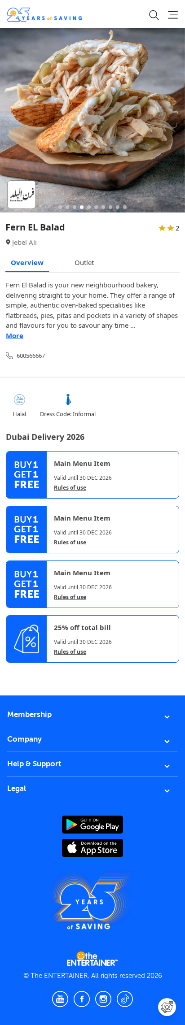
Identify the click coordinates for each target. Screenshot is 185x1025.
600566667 (31, 356)
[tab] (12, 670)
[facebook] (82, 999)
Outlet (84, 262)
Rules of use (70, 488)
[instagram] (103, 999)
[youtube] (60, 999)
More (14, 335)
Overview (27, 262)
